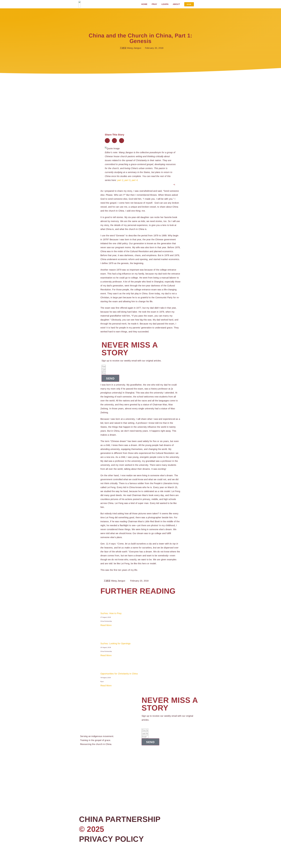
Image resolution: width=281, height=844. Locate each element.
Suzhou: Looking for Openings (115, 643)
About (176, 4)
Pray (154, 4)
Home (144, 4)
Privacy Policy (111, 839)
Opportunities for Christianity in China (119, 673)
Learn (164, 4)
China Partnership (119, 819)
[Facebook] (81, 755)
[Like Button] (171, 184)
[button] (107, 140)
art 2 (121, 180)
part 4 (135, 180)
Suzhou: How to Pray (111, 613)
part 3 (127, 180)
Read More (106, 625)
